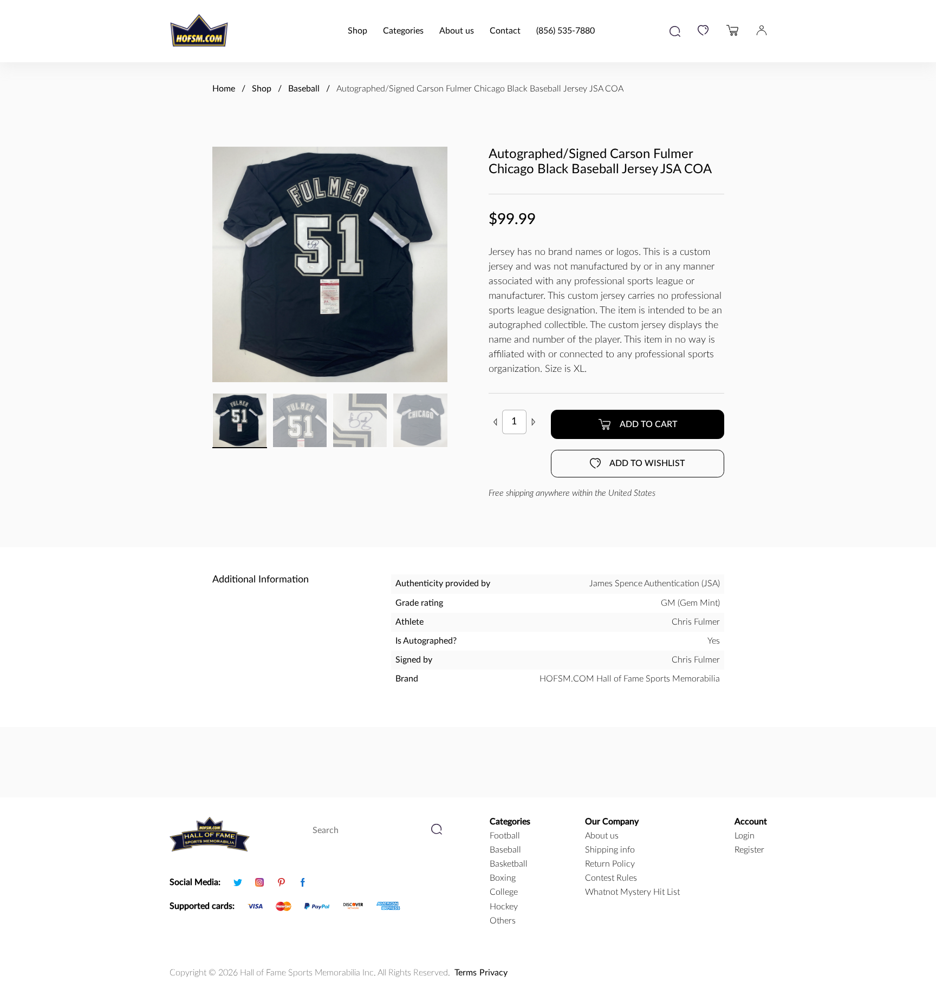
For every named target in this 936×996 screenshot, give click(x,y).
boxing (503, 878)
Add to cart (648, 424)
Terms (465, 972)
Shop (357, 31)
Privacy (493, 972)
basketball (509, 864)
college (504, 892)
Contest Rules (611, 878)
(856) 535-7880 (565, 31)
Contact (505, 31)
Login (744, 835)
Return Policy (610, 864)
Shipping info (610, 850)
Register (749, 850)
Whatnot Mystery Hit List (632, 892)
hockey (504, 906)
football (505, 835)
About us (456, 31)
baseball (505, 850)
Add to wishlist (647, 463)
